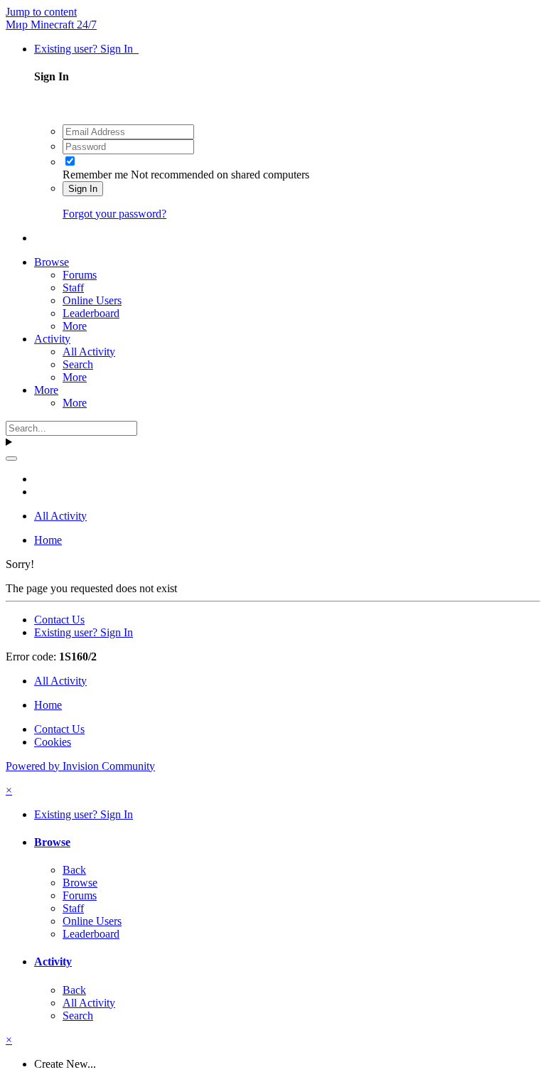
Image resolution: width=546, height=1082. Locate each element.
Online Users (92, 300)
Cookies (52, 742)
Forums (80, 275)
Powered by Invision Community (80, 766)
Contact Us (59, 620)
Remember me (95, 174)
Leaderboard (91, 313)
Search (78, 364)
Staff (73, 288)
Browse (51, 262)
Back (74, 870)
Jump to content (41, 12)
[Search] (11, 458)
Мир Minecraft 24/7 (51, 24)
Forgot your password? (114, 214)
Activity (52, 339)
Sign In (82, 188)
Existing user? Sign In (86, 49)
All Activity (89, 352)
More (75, 326)
